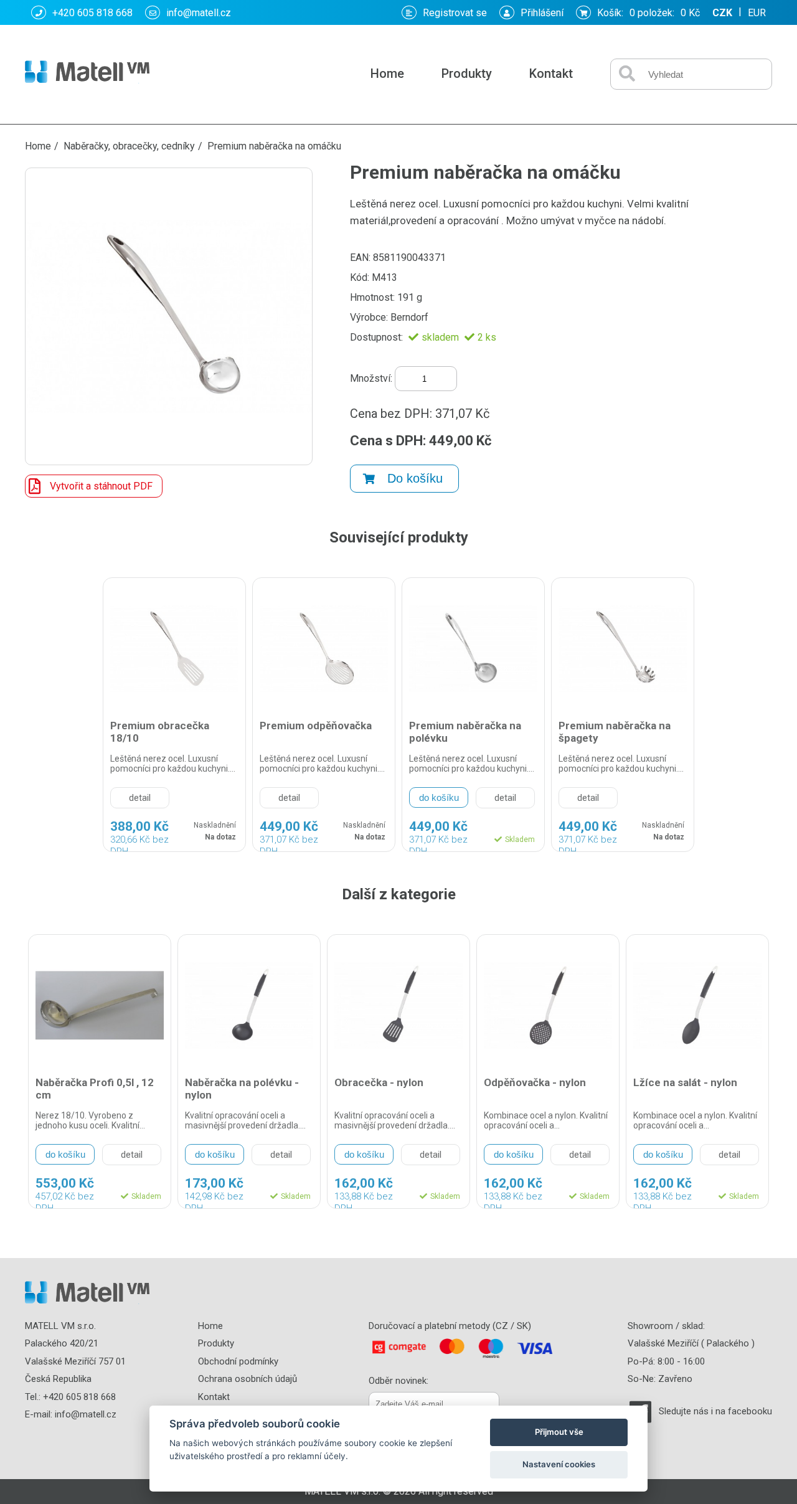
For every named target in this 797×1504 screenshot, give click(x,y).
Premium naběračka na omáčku (274, 146)
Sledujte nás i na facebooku (715, 1411)
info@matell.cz (198, 13)
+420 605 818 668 (92, 13)
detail (140, 797)
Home (387, 73)
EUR (757, 13)
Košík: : (648, 13)
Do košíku (415, 478)
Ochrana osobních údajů (247, 1378)
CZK (722, 13)
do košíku (439, 797)
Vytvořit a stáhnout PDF (101, 486)
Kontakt (551, 73)
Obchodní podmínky (238, 1361)
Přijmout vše (559, 1432)
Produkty (466, 73)
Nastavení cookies (558, 1464)
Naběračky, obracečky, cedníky (129, 146)
